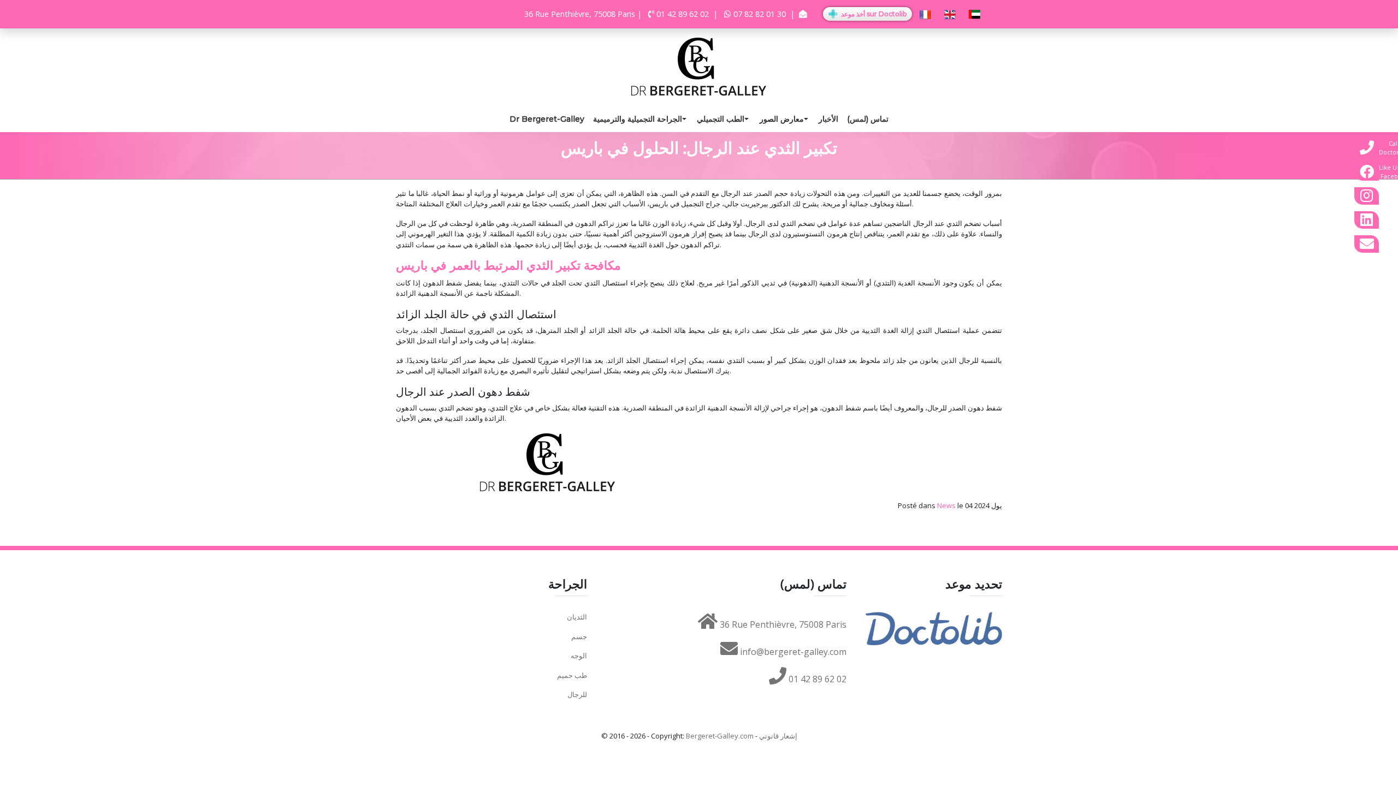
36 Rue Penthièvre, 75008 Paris (782, 624)
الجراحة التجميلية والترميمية (637, 119)
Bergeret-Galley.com (720, 736)
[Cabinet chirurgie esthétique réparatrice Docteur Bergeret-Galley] (699, 66)
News (946, 505)
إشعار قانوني (778, 736)
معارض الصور (782, 119)
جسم (579, 636)
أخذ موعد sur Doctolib (873, 14)
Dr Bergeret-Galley (547, 119)
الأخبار (828, 119)
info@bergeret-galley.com (792, 652)
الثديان (577, 617)
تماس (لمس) (867, 119)
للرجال (577, 694)
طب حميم (572, 675)
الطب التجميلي (720, 119)
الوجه (579, 655)
